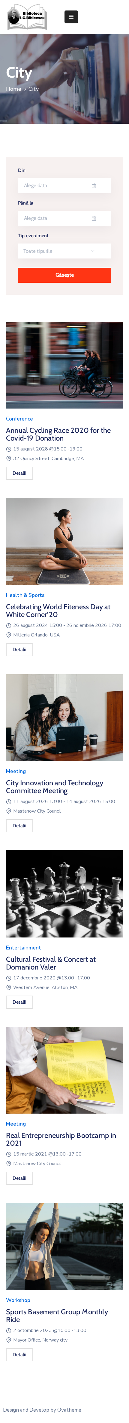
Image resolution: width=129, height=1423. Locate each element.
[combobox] (64, 251)
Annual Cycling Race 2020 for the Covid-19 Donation (58, 434)
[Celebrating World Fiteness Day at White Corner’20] (64, 544)
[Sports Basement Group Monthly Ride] (64, 1249)
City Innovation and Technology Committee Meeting (54, 786)
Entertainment (23, 947)
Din (22, 170)
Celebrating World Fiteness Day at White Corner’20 (58, 610)
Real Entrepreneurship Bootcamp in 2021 (61, 1139)
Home (13, 89)
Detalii (19, 473)
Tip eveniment (33, 235)
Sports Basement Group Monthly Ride (57, 1315)
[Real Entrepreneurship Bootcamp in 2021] (64, 1073)
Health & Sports (25, 595)
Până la (25, 203)
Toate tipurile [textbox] (37, 251)
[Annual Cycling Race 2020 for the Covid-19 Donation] (64, 368)
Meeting (16, 771)
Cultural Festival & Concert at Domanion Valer (51, 963)
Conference (19, 418)
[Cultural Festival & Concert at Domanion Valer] (64, 896)
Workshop (18, 1300)
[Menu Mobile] (71, 16)
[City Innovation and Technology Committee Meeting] (64, 720)
